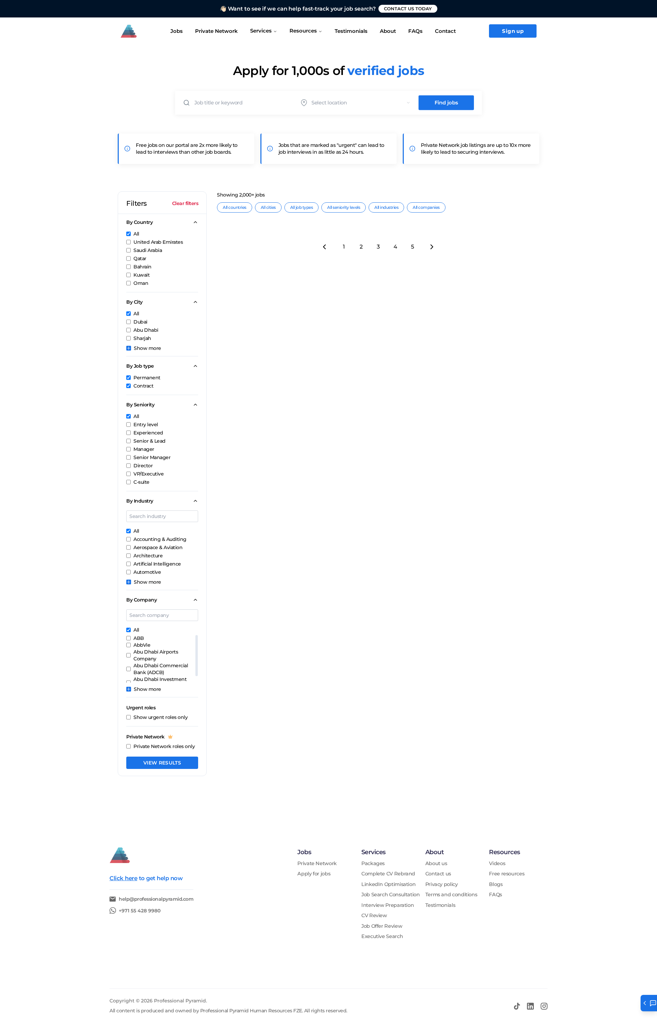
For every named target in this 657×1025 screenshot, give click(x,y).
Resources (303, 30)
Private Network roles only (164, 746)
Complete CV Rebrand (388, 873)
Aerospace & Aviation (157, 547)
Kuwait (141, 275)
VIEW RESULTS (162, 763)
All (136, 234)
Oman (140, 283)
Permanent (146, 378)
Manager (143, 449)
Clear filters (185, 203)
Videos (497, 863)
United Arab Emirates (158, 242)
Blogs (495, 884)
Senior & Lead (149, 441)
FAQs (415, 31)
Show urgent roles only (160, 717)
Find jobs (446, 103)
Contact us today (408, 8)
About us (436, 863)
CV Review (374, 915)
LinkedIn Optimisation (388, 884)
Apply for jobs (313, 873)
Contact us (438, 873)
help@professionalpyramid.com (156, 899)
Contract (143, 386)
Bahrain (142, 267)
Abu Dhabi (145, 330)
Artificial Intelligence (157, 564)
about (388, 31)
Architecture (148, 556)
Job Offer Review (381, 926)
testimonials (351, 31)
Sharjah (142, 338)
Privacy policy (441, 884)
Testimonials (440, 905)
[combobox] (362, 102)
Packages (373, 863)
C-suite (141, 482)
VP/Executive (148, 474)
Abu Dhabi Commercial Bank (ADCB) (160, 668)
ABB (138, 638)
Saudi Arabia (147, 250)
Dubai (140, 322)
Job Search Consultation (390, 894)
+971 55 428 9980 (139, 910)
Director (143, 466)
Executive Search (382, 936)
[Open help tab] (649, 1003)
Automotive (147, 572)
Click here (123, 878)
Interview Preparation (387, 905)
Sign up (513, 31)
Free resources (506, 873)
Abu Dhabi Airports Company (155, 655)
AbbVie (141, 645)
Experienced (148, 433)
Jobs (176, 31)
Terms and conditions (451, 894)
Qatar (139, 258)
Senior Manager (151, 457)
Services (261, 30)
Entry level (145, 424)
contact (445, 31)
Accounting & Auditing (159, 539)
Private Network (216, 31)
